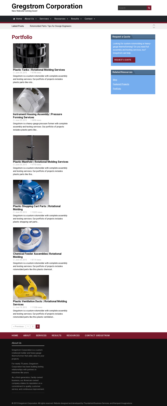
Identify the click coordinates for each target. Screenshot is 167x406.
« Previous (18, 326)
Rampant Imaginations (122, 403)
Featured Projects (121, 84)
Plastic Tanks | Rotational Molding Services (39, 69)
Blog (115, 80)
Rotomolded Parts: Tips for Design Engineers (50, 26)
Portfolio (117, 88)
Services (44, 19)
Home (19, 19)
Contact (89, 19)
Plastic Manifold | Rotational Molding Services (40, 161)
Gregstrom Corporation (47, 6)
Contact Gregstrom (97, 335)
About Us (29, 19)
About (27, 335)
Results (75, 19)
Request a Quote (122, 60)
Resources (59, 19)
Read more (31, 58)
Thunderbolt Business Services (96, 403)
